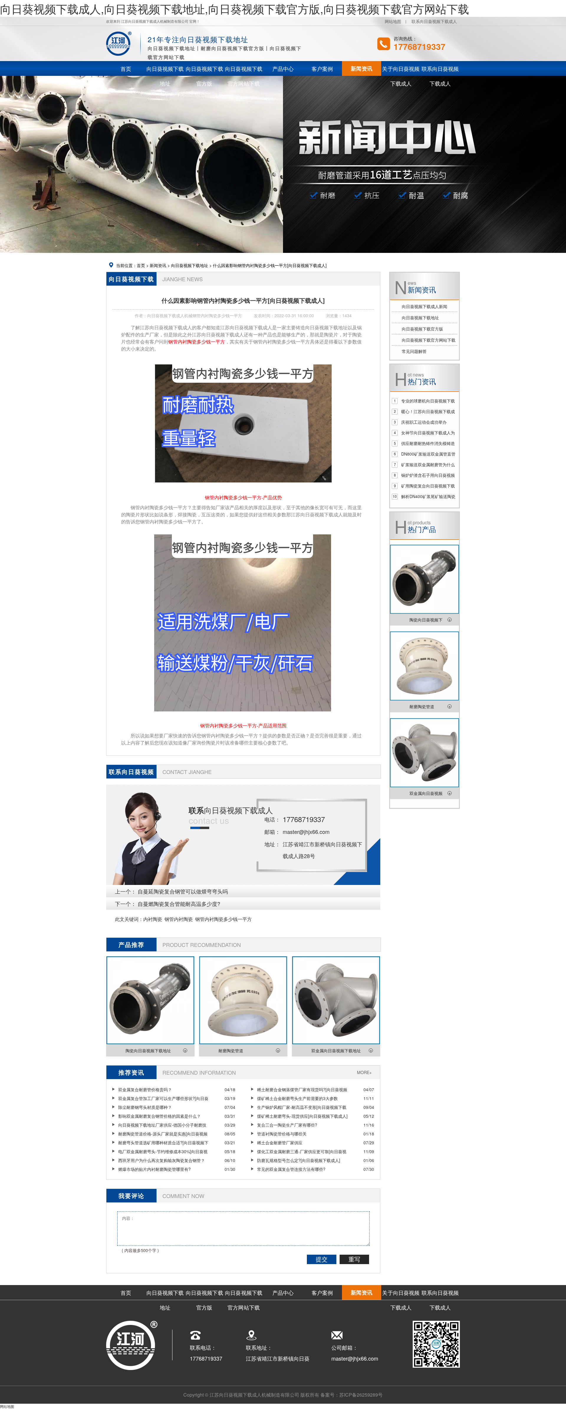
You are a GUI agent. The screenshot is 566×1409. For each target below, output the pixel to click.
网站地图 (393, 21)
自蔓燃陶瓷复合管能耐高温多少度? (179, 903)
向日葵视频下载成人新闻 (424, 306)
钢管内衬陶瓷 (178, 919)
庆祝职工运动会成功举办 (424, 422)
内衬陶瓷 (152, 919)
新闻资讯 (158, 265)
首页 (141, 265)
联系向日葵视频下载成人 (434, 21)
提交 (322, 1259)
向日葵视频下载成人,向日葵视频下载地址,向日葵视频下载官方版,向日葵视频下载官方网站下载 (234, 8)
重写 (354, 1259)
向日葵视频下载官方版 (422, 329)
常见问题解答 (414, 351)
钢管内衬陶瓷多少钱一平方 (223, 919)
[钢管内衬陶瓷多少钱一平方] (243, 486)
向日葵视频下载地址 (189, 265)
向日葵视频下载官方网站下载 (428, 340)
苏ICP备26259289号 (361, 1394)
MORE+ (364, 1072)
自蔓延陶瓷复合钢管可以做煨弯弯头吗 (183, 891)
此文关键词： (129, 919)
